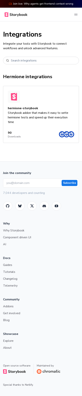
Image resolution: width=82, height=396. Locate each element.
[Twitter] (32, 206)
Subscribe (69, 183)
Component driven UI (17, 237)
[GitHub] (7, 206)
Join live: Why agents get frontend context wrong (43, 4)
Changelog (10, 279)
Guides (7, 265)
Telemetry (10, 286)
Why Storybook (13, 230)
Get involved (11, 313)
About (7, 348)
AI (4, 244)
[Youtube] (56, 206)
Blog (6, 320)
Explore (8, 341)
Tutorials (9, 272)
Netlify (29, 385)
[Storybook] (44, 206)
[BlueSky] (19, 206)
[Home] (15, 14)
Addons (8, 306)
